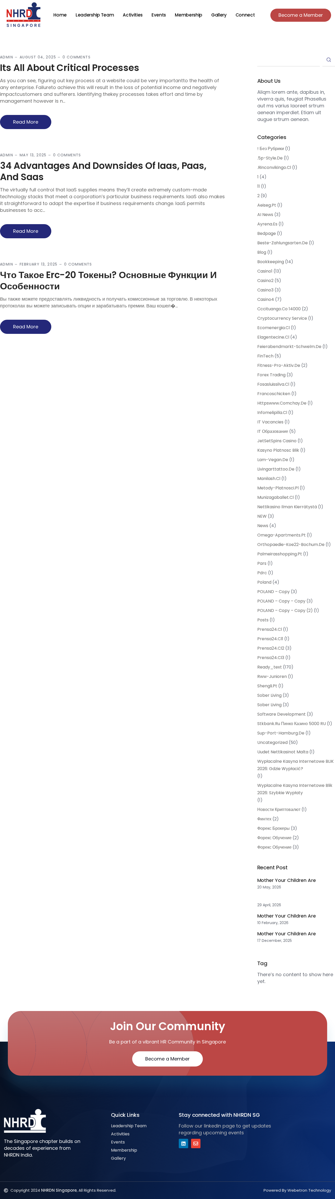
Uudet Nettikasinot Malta (282, 752)
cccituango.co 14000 (279, 309)
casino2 (265, 281)
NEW (262, 516)
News (262, 526)
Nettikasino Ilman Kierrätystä (287, 507)
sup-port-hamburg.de (280, 733)
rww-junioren (272, 676)
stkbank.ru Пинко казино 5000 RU (291, 724)
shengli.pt (267, 686)
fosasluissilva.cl (273, 384)
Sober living (269, 705)
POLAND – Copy (273, 592)
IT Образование (272, 431)
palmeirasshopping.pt (279, 554)
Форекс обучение (274, 838)
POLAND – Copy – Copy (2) (285, 610)
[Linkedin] (183, 1143)
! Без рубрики (270, 149)
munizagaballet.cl (275, 497)
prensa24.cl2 (270, 648)
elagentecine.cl (273, 337)
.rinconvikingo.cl (274, 167)
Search (328, 60)
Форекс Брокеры (273, 828)
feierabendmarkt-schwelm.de (289, 347)
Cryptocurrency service (282, 318)
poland (264, 582)
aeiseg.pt (266, 205)
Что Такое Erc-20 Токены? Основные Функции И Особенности (108, 280)
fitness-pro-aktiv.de (278, 365)
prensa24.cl (269, 629)
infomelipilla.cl (272, 413)
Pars (261, 563)
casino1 (264, 271)
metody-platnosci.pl (278, 488)
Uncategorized (272, 742)
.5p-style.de (270, 158)
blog (261, 252)
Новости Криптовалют (278, 809)
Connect (245, 15)
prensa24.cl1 (270, 639)
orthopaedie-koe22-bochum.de (291, 545)
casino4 (265, 299)
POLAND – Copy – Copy (281, 601)
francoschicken (273, 394)
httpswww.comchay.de (281, 403)
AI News (265, 215)
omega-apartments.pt (281, 535)
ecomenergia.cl (273, 328)
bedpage (266, 233)
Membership (188, 15)
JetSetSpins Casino (277, 441)
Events (159, 15)
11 (258, 186)
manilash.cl (268, 479)
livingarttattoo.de (275, 469)
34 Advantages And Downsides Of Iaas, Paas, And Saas (103, 171)
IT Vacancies (270, 422)
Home (60, 15)
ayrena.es (267, 224)
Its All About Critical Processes (69, 67)
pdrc (262, 573)
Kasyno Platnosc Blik (278, 450)
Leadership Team (95, 15)
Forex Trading (271, 375)
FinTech (265, 356)
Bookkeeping (270, 262)
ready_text (269, 667)
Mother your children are (286, 880)
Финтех (264, 819)
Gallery (219, 15)
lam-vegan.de (272, 460)
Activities (133, 15)
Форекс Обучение (274, 847)
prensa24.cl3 (270, 658)
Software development (281, 714)
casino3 (265, 290)
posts (263, 620)
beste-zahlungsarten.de (282, 243)
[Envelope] (195, 1143)
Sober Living (269, 695)
